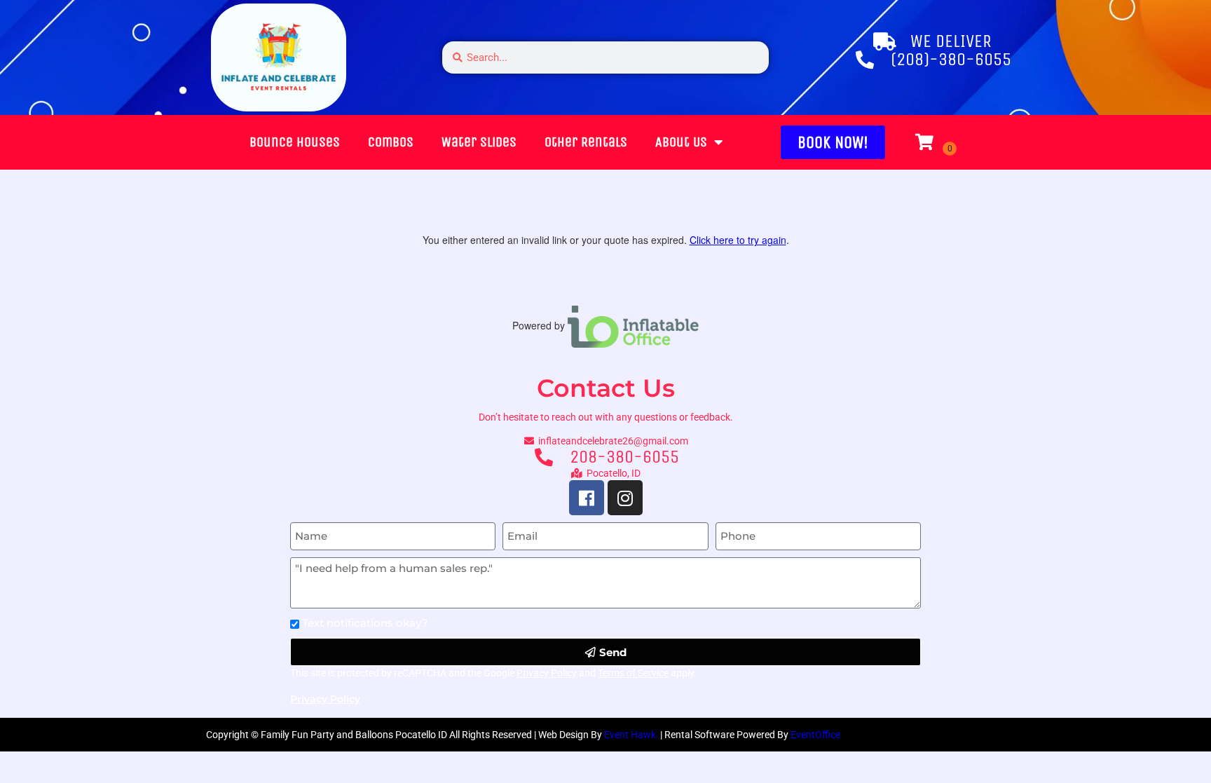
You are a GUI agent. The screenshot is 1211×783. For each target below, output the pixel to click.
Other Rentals (586, 142)
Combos (390, 142)
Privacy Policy (546, 673)
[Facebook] (586, 497)
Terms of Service (633, 673)
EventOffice (815, 734)
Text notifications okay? (365, 622)
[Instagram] (625, 497)
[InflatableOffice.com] (633, 325)
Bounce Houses (294, 142)
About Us (681, 142)
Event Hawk (631, 734)
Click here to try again (738, 240)
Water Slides (479, 142)
